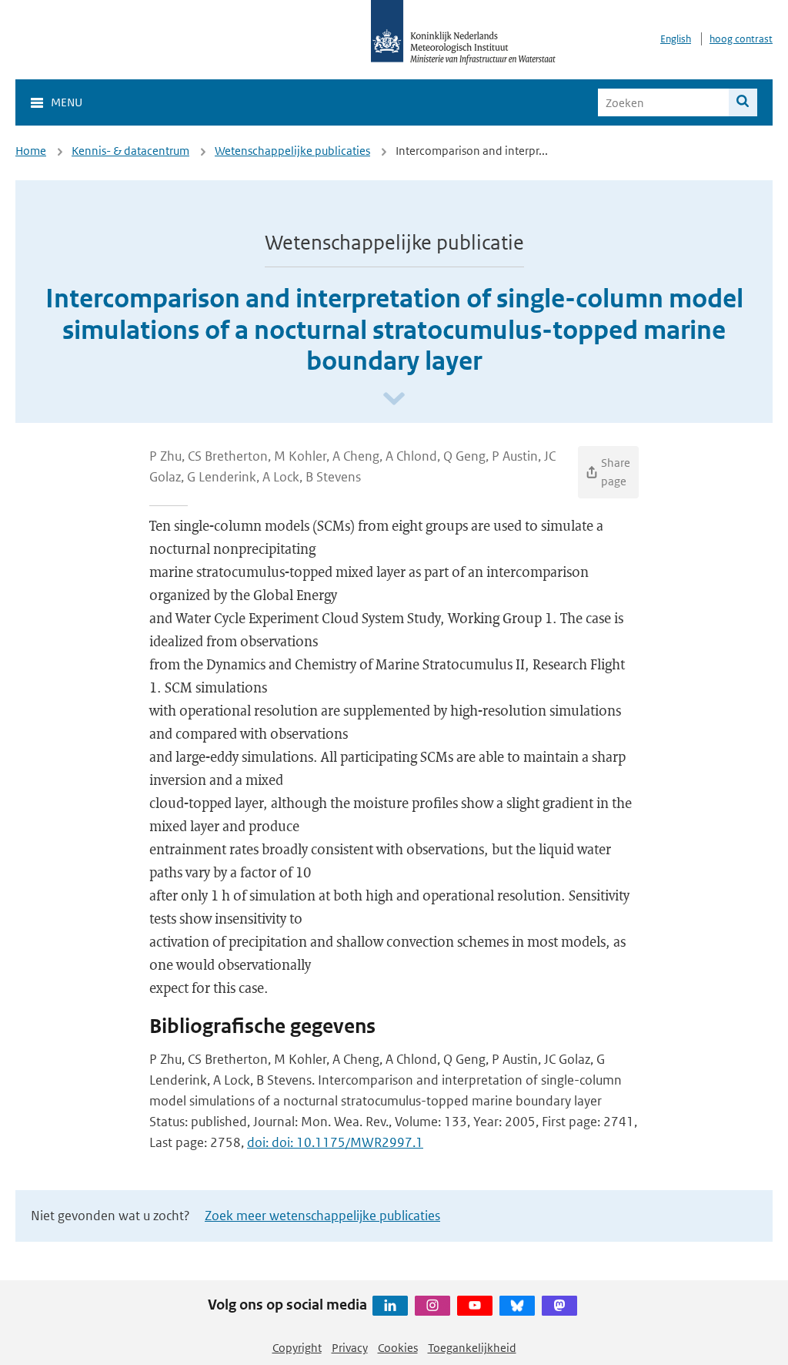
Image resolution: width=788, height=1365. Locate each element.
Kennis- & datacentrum (130, 150)
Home (30, 150)
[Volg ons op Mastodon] (559, 1306)
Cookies (398, 1347)
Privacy (350, 1347)
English (675, 38)
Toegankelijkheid (472, 1347)
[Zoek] (743, 102)
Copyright (297, 1347)
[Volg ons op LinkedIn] (390, 1306)
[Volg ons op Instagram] (432, 1306)
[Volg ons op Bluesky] (517, 1306)
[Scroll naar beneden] (394, 399)
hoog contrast (741, 38)
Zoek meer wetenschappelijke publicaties (322, 1215)
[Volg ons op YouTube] (475, 1306)
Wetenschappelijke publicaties (292, 150)
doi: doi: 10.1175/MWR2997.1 (335, 1142)
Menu (66, 102)
